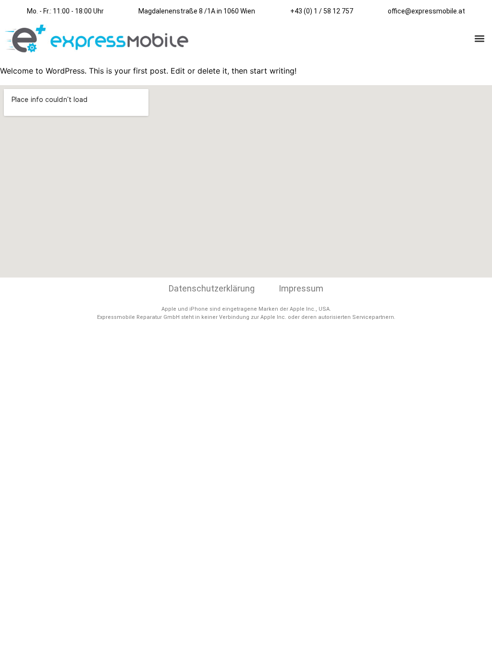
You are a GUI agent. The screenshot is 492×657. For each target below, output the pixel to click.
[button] (479, 39)
